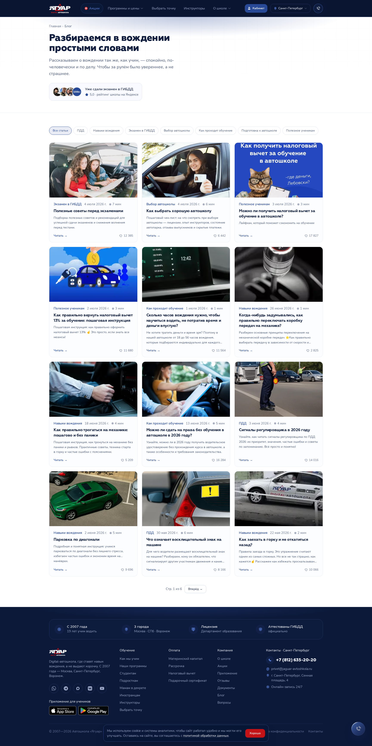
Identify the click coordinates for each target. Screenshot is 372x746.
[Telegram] (66, 688)
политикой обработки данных (206, 736)
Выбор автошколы (177, 131)
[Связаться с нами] (358, 729)
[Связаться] (318, 8)
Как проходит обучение (215, 131)
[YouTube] (102, 688)
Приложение (227, 673)
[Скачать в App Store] (62, 710)
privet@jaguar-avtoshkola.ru (289, 669)
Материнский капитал (186, 659)
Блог (221, 695)
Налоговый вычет (182, 673)
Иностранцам (130, 695)
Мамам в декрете (133, 688)
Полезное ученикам (300, 131)
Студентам (128, 673)
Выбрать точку (164, 8)
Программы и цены (123, 8)
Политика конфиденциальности (279, 731)
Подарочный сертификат (188, 681)
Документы (226, 688)
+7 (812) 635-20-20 (296, 660)
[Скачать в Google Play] (93, 710)
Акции (94, 8)
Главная (55, 26)
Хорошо (255, 733)
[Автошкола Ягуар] (59, 8)
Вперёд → (195, 589)
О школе (220, 8)
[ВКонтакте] (90, 688)
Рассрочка (176, 666)
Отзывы (223, 681)
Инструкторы (194, 8)
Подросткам (129, 681)
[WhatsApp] (54, 688)
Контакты (315, 731)
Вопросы (224, 702)
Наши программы (133, 666)
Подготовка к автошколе (259, 131)
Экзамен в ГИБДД (142, 131)
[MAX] (78, 688)
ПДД (80, 131)
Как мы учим (129, 659)
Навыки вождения (106, 131)
